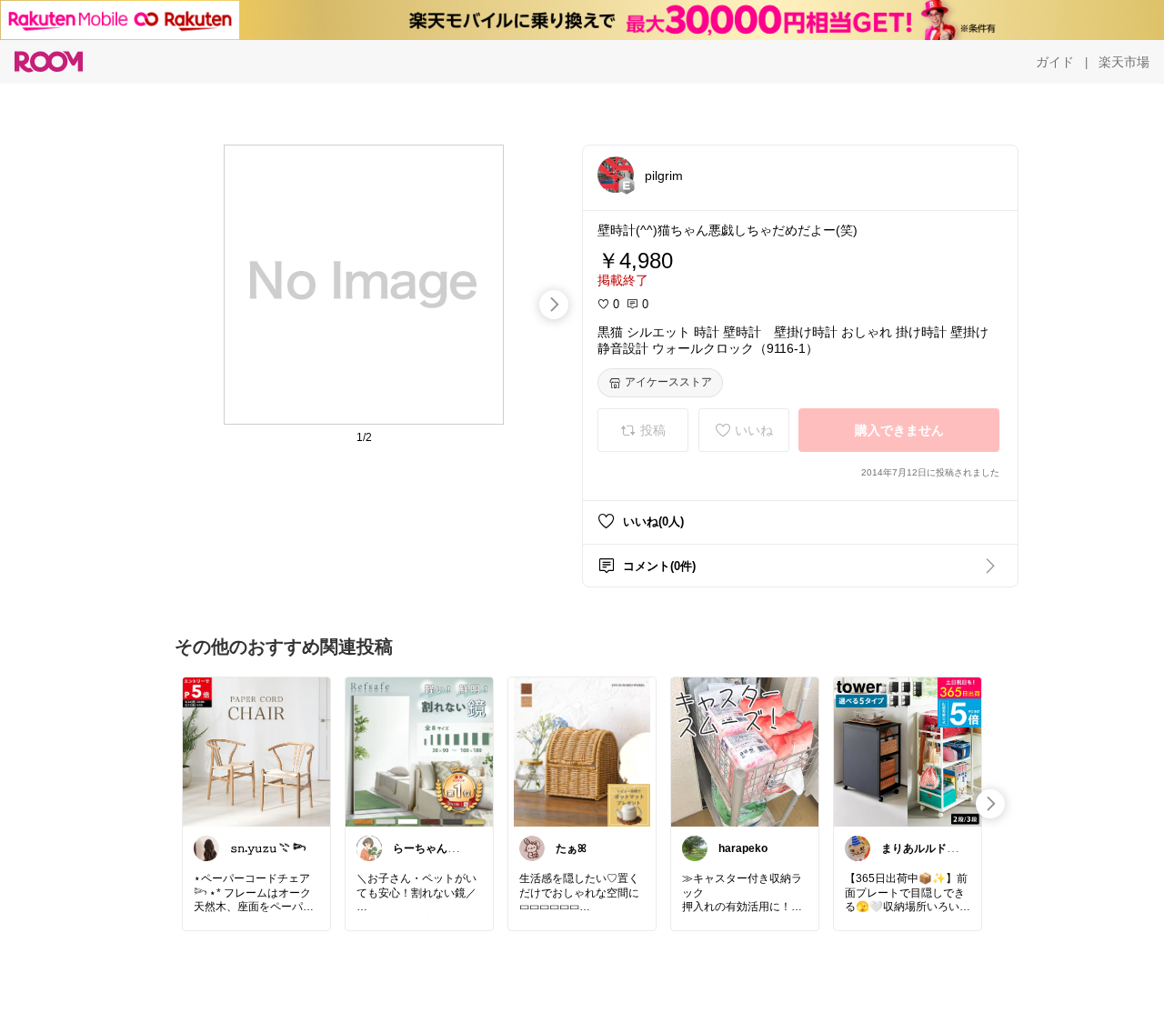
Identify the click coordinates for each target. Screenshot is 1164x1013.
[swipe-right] (553, 304)
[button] (615, 174)
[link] (256, 751)
